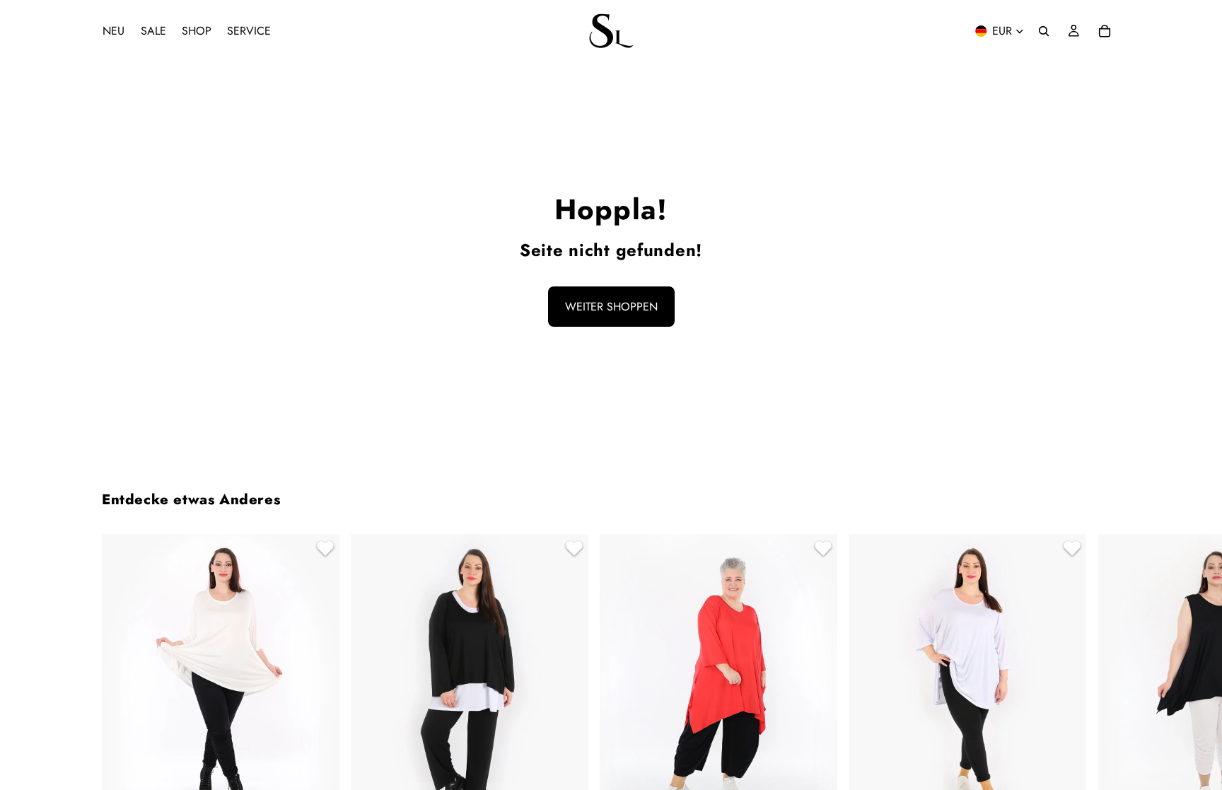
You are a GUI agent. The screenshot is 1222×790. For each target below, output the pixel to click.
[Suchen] (1043, 31)
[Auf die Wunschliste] (323, 550)
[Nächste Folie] (1103, 720)
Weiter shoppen (611, 306)
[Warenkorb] (1104, 31)
